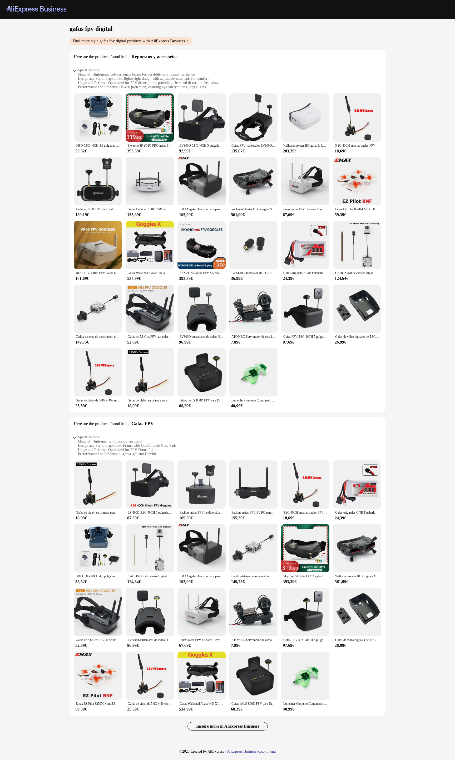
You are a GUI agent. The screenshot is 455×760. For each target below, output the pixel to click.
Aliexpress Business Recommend (251, 751)
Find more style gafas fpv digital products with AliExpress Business (129, 41)
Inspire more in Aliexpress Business (227, 726)
